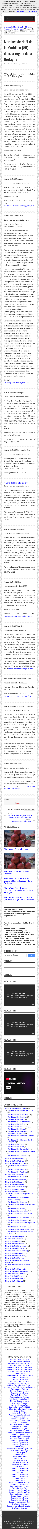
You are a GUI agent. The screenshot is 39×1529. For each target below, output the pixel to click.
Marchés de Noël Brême (16, 1124)
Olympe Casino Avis (19, 1427)
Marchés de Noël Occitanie (17, 1227)
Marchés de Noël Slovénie (14, 1276)
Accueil (9, 27)
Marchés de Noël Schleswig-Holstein (21, 1151)
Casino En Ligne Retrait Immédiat (19, 1433)
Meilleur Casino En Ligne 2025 (19, 1371)
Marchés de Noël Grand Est (17, 1211)
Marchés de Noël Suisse (14, 1281)
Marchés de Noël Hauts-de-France (20, 1214)
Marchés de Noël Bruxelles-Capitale (20, 1165)
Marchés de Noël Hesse (16, 1129)
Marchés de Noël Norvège (14, 1253)
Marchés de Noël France (22, 27)
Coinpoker (19, 1472)
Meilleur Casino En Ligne (19, 1359)
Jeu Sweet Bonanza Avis (19, 1405)
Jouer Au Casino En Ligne (19, 1486)
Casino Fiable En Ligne (19, 1496)
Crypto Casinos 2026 (19, 1460)
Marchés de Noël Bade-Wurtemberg (20, 1110)
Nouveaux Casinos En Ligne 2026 (19, 1449)
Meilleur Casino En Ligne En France (19, 1375)
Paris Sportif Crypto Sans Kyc (19, 1399)
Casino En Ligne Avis (19, 1488)
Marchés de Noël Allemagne (15, 1108)
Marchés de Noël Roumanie (15, 1269)
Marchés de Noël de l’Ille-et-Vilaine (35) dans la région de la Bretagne (18, 881)
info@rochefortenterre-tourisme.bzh (17, 696)
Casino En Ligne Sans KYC (19, 1441)
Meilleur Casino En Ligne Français (19, 1385)
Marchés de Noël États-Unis (15, 1187)
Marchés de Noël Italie (13, 1241)
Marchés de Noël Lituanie (14, 1248)
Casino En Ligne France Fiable (20, 1421)
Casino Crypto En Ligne (19, 1389)
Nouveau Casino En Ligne (19, 1397)
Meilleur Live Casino (19, 1423)
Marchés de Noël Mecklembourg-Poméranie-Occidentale (19, 1132)
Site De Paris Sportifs (19, 1453)
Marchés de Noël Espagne (14, 1182)
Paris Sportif (19, 1466)
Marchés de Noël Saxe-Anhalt (18, 1149)
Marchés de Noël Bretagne (14, 29)
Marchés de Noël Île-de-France (18, 1218)
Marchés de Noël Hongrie (14, 1236)
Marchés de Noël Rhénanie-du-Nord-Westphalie (21, 1141)
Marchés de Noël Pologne (14, 1258)
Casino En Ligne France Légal (19, 1361)
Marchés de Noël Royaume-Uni (16, 1271)
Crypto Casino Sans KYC (19, 1462)
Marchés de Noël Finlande (15, 1189)
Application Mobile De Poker (19, 1482)
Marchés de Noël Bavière (16, 1117)
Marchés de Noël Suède (14, 1279)
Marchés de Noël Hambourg (18, 1127)
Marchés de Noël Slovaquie (15, 1274)
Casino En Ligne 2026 (19, 1413)
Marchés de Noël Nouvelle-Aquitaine (21, 1223)
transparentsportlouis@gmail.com (20, 669)
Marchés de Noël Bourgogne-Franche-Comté (18, 1199)
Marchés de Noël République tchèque (19, 1265)
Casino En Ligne (19, 1373)
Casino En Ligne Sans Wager (19, 1490)
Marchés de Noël (29, 809)
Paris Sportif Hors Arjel (19, 1451)
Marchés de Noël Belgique (15, 1163)
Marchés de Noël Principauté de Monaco (17, 1261)
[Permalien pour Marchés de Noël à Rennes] (19, 846)
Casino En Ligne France (19, 1379)
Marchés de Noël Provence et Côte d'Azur (20, 1233)
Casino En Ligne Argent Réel (19, 1502)
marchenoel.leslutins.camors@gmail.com (19, 206)
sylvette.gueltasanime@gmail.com (16, 383)
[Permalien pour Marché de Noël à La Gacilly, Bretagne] (19, 869)
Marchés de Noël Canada (14, 1175)
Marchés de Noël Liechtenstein (16, 1246)
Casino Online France (19, 1456)
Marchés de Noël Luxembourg (16, 1251)
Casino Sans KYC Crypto (19, 1464)
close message (32, 11)
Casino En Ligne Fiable (19, 1377)
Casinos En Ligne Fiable (19, 1395)
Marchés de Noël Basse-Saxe (17, 1115)
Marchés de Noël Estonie (14, 1184)
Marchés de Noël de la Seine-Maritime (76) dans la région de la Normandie (20, 815)
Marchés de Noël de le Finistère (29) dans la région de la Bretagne (19, 898)
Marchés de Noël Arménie (14, 1159)
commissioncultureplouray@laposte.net (18, 616)
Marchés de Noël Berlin (16, 1119)
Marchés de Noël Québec (16, 1177)
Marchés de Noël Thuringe (17, 1156)
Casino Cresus (19, 1417)
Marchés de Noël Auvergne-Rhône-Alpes (20, 1194)
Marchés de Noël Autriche (15, 1161)
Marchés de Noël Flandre (16, 1170)
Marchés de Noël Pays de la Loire (19, 1229)
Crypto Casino (19, 1458)
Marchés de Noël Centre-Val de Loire (21, 1204)
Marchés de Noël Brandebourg (18, 1122)
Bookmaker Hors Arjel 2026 (19, 1407)
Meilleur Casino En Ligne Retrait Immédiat (19, 1387)
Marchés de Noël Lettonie (14, 1244)
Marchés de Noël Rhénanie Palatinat (20, 1136)
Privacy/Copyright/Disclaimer (20, 1527)
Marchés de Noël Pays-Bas (15, 1256)
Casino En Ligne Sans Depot (19, 1415)
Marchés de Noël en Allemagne (21, 820)
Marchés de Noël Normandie (18, 1220)
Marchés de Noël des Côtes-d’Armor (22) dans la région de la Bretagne (18, 890)
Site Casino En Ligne (19, 1504)
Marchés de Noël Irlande (14, 1239)
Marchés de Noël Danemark (15, 1180)
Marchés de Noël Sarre (15, 1144)
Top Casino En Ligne (19, 1429)
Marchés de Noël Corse (16, 1209)
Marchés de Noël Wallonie (17, 1172)
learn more (20, 11)
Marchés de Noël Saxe (15, 1147)
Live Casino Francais (19, 1403)
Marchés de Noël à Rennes (16, 849)
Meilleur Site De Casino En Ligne (19, 1367)
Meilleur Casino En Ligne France (20, 1363)
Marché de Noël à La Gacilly (15, 483)
